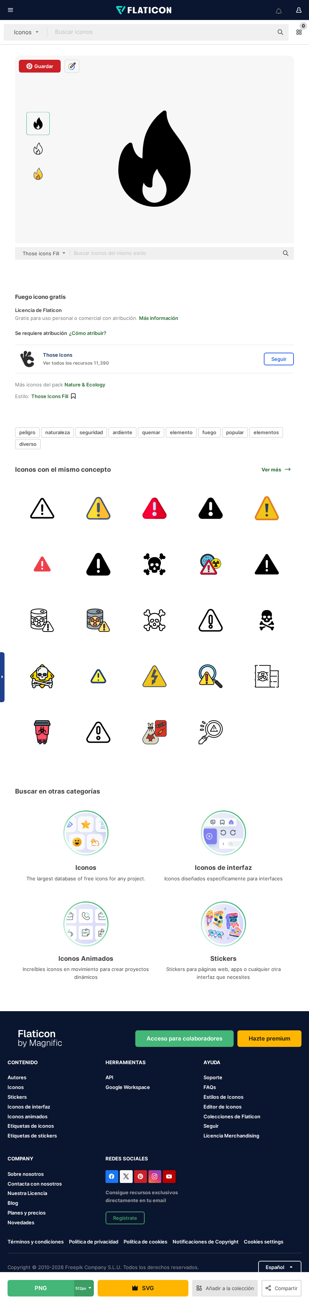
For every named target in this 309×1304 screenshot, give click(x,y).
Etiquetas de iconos (31, 1126)
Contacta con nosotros (35, 1184)
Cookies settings (263, 1242)
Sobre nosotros (26, 1174)
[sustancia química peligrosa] (210, 564)
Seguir (211, 1126)
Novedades (21, 1222)
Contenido (23, 1062)
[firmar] (267, 508)
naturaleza (57, 432)
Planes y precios (27, 1213)
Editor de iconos (222, 1107)
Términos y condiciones (36, 1242)
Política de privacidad (93, 1242)
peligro (27, 432)
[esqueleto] (267, 620)
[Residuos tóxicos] (267, 676)
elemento (181, 432)
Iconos (16, 1087)
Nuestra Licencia (27, 1193)
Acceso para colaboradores (184, 1038)
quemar (151, 432)
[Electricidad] (154, 676)
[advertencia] (98, 508)
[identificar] (210, 676)
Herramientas (126, 1062)
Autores (17, 1077)
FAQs (209, 1087)
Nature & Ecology (84, 385)
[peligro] (42, 508)
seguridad (91, 432)
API (109, 1077)
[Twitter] (126, 1176)
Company (20, 1159)
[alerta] (98, 676)
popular (235, 432)
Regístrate (125, 1218)
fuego (209, 432)
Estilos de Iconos (223, 1097)
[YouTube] (169, 1176)
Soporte (212, 1077)
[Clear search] (263, 32)
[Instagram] (154, 1176)
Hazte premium (269, 1038)
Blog (13, 1203)
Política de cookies (145, 1242)
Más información (158, 318)
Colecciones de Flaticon (231, 1116)
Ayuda (211, 1062)
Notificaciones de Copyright (206, 1242)
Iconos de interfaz (29, 1107)
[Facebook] (112, 1176)
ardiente (122, 432)
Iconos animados (27, 1116)
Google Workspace (128, 1087)
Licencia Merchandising (231, 1136)
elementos (266, 432)
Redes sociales (127, 1159)
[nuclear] (42, 732)
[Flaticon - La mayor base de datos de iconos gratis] (144, 10)
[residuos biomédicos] (154, 732)
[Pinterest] (140, 1176)
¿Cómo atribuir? (87, 333)
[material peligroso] (42, 620)
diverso (28, 444)
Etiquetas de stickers (32, 1136)
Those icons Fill (49, 396)
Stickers (17, 1097)
